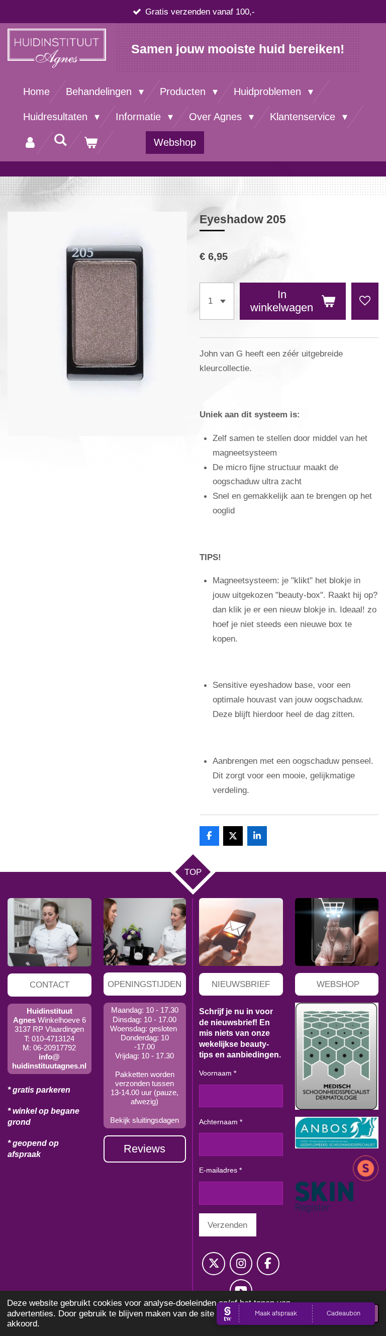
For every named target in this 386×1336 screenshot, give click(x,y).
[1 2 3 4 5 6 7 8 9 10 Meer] (217, 301)
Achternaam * (220, 1122)
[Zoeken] (60, 140)
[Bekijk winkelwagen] (90, 142)
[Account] (30, 142)
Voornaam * (217, 1073)
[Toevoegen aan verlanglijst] (364, 301)
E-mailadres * (220, 1170)
